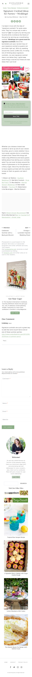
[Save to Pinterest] (17, 21)
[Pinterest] (21, 667)
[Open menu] (28, 3)
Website (5, 419)
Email (5, 411)
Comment (6, 378)
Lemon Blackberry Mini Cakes (16, 611)
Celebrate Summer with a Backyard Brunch (8, 231)
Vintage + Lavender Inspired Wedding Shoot (24, 231)
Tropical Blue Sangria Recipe (16, 537)
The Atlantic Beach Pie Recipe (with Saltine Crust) (16, 648)
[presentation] (16, 520)
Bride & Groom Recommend (16, 213)
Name (5, 403)
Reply (4, 340)
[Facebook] (10, 667)
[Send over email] (20, 21)
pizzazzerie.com (10, 249)
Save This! (16, 116)
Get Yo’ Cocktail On (22, 215)
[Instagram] (18, 667)
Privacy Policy (23, 662)
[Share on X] (14, 21)
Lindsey (5, 323)
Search (23, 483)
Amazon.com (8, 253)
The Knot (12, 187)
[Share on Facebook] (12, 21)
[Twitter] (14, 667)
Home (6, 662)
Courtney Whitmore (12, 17)
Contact (13, 662)
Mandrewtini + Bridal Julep (11, 217)
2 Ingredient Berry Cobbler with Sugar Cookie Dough (16, 574)
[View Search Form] (3, 4)
